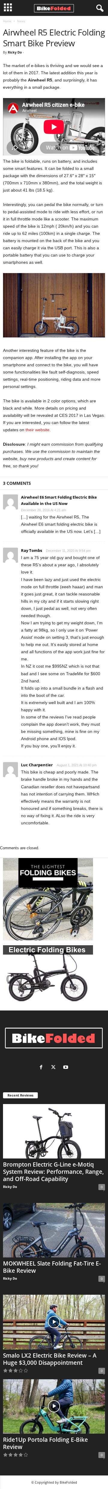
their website (38, 429)
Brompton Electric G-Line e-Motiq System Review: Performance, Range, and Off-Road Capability (53, 1172)
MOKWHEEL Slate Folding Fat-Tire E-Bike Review (52, 1267)
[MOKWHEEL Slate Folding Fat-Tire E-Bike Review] (54, 1230)
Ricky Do (15, 52)
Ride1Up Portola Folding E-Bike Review (45, 1443)
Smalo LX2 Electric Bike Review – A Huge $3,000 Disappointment (50, 1359)
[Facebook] (42, 1068)
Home (7, 21)
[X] (55, 1068)
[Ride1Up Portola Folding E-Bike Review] (54, 1406)
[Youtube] (66, 1068)
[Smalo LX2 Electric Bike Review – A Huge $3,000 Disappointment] (54, 1322)
